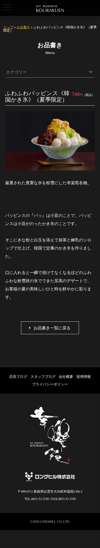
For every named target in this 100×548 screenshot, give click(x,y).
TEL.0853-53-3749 (36, 498)
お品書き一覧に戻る (52, 327)
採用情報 (83, 376)
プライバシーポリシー (50, 384)
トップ (8, 27)
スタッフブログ (43, 376)
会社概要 (66, 376)
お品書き (23, 27)
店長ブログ (18, 376)
